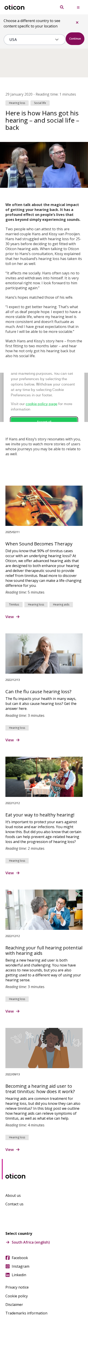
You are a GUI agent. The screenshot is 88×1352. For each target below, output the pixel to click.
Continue (75, 38)
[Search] (62, 7)
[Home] (14, 7)
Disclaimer (14, 1304)
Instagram (20, 1266)
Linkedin (19, 1275)
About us (13, 1195)
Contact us (14, 1204)
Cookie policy (16, 1296)
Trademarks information (26, 1313)
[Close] (77, 22)
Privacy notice (17, 1287)
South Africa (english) (31, 1242)
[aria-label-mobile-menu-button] (78, 7)
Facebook (20, 1258)
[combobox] (31, 40)
